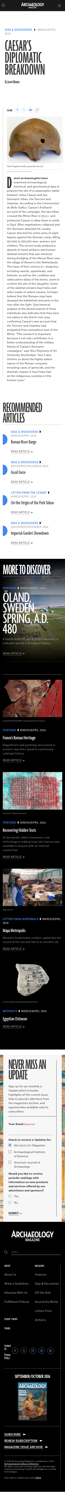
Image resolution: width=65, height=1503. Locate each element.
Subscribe (12, 1434)
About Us (10, 1275)
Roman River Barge (23, 442)
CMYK (38, 1477)
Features (40, 1275)
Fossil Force (18, 472)
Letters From (43, 1311)
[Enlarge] (58, 121)
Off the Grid (42, 1293)
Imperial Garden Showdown (30, 533)
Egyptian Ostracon (15, 1019)
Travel (7, 1328)
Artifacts (40, 1320)
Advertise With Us (15, 1293)
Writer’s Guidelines (16, 1284)
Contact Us (7, 1347)
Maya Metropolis (14, 931)
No (16, 1203)
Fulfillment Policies (16, 1302)
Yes (16, 1196)
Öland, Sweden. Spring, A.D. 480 (25, 614)
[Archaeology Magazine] (32, 1242)
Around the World (46, 1302)
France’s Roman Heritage (19, 738)
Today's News (10, 1319)
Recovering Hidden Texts (19, 830)
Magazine (29, 1145)
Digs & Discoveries (18, 29)
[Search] (6, 1252)
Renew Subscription (20, 1441)
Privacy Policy (7, 1356)
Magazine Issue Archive (23, 1447)
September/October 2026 (32, 1377)
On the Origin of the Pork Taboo (32, 503)
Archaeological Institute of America (29, 1154)
